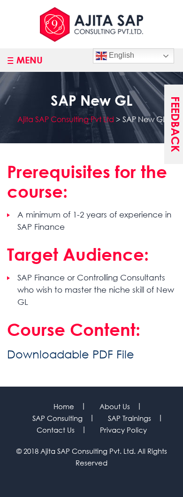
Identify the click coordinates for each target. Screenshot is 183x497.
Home (63, 406)
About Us (114, 406)
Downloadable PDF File (70, 354)
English (120, 55)
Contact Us (56, 430)
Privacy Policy (123, 430)
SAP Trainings (129, 418)
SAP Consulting (57, 418)
